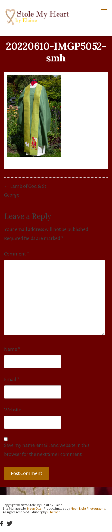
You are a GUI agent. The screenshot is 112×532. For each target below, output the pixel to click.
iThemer (53, 512)
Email (11, 379)
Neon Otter (34, 508)
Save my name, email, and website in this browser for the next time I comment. (46, 449)
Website (12, 409)
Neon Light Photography (88, 508)
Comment (16, 254)
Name (12, 349)
